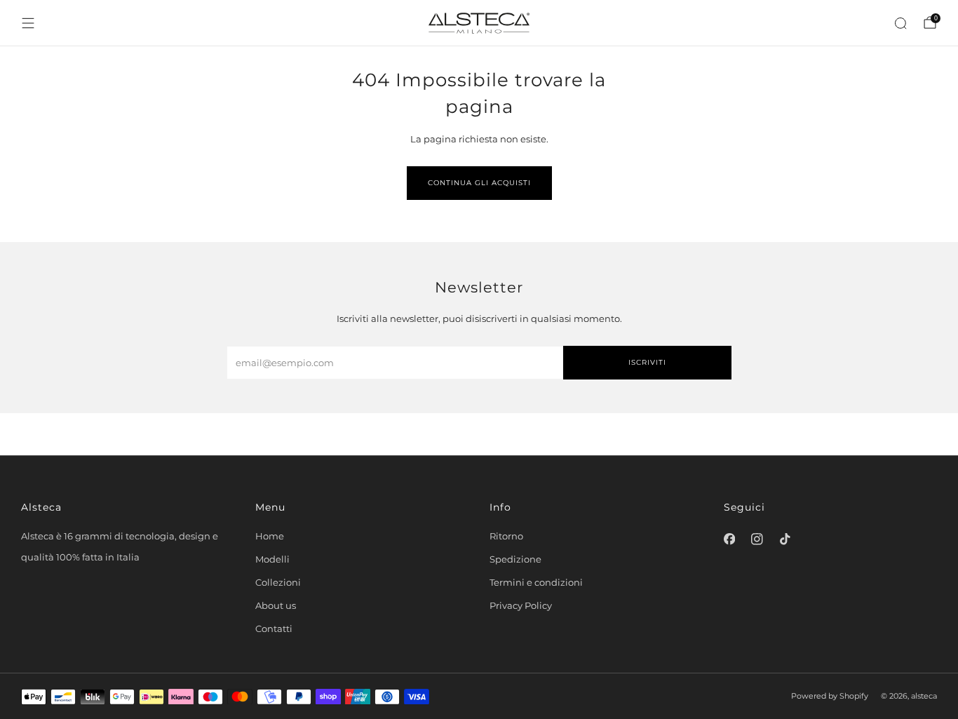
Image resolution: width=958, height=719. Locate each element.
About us (275, 605)
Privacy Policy (521, 605)
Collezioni (278, 582)
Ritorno (506, 536)
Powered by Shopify (829, 696)
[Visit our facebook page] (729, 539)
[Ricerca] (900, 23)
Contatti (273, 628)
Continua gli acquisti (479, 182)
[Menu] (28, 23)
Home (269, 536)
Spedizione (515, 559)
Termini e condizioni (536, 582)
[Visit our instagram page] (757, 539)
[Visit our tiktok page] (785, 539)
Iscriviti (647, 362)
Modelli (272, 559)
